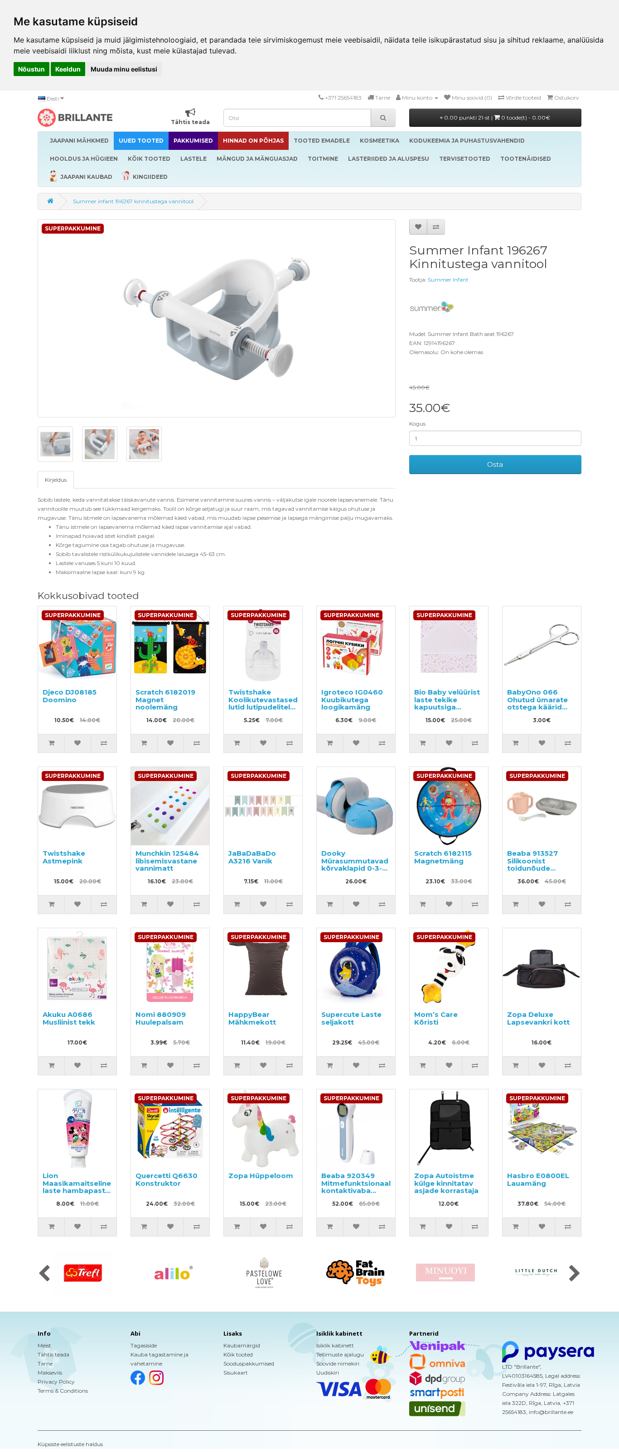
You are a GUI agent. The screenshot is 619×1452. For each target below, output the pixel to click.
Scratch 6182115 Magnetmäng (443, 857)
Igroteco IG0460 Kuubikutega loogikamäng (352, 699)
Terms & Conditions (63, 1390)
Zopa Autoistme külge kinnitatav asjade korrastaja (446, 1183)
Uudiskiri (327, 1372)
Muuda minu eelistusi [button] (124, 69)
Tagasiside (144, 1345)
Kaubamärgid (241, 1345)
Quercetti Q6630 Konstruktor (166, 1179)
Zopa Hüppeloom (260, 1175)
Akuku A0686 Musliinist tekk (69, 1018)
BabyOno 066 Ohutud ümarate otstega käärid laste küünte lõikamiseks (537, 707)
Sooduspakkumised (248, 1363)
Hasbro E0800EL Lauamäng (538, 1179)
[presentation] (44, 1274)
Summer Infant (448, 279)
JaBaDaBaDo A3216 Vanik (252, 857)
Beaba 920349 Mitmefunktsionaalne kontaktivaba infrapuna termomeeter (360, 1190)
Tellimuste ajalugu (340, 1354)
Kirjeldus (56, 479)
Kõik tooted (238, 1354)
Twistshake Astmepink (64, 857)
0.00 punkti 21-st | (496, 117)
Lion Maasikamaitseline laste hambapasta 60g (77, 1187)
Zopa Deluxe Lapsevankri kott (538, 1018)
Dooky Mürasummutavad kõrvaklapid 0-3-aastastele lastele (354, 864)
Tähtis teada (53, 1354)
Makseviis (50, 1372)
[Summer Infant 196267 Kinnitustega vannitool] (217, 318)
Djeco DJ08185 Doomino (70, 696)
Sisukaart (235, 1372)
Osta (495, 464)
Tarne (45, 1363)
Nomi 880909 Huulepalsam (160, 1018)
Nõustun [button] (31, 69)
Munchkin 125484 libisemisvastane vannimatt (167, 860)
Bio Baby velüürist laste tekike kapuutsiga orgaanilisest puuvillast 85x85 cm (447, 711)
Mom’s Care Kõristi (436, 1018)
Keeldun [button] (68, 69)
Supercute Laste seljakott (351, 1018)
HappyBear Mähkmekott (252, 1018)
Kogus (417, 423)
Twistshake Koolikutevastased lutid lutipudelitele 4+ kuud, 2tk (263, 703)
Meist (44, 1345)
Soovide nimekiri (337, 1363)
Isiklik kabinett (335, 1345)
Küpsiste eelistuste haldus (70, 1444)
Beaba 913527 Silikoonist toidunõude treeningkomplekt (540, 864)
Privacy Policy (56, 1381)
